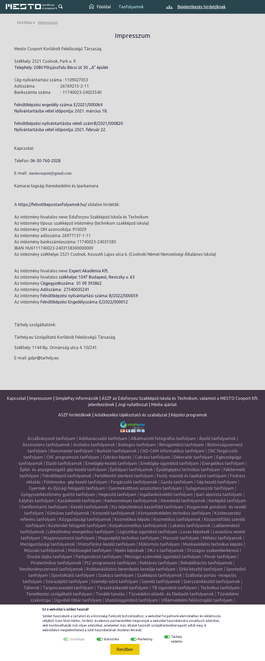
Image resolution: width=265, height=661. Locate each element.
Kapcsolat (16, 398)
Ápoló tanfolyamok (217, 438)
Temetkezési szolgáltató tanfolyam (59, 594)
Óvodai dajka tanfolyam (49, 556)
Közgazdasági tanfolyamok (85, 519)
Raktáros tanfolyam (158, 562)
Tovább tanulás (110, 594)
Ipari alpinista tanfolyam (219, 494)
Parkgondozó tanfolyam (98, 556)
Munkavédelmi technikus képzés (213, 544)
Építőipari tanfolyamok (131, 469)
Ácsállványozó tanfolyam (51, 438)
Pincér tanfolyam (220, 556)
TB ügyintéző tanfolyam (174, 587)
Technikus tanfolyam (220, 587)
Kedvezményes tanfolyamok (131, 500)
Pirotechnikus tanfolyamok (56, 562)
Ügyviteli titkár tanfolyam (78, 600)
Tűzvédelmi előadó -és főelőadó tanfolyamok (171, 594)
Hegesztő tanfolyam (117, 494)
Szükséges (77, 639)
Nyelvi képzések (129, 550)
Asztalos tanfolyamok (94, 444)
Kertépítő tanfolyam (227, 500)
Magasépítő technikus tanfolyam (129, 538)
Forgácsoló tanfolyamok (134, 482)
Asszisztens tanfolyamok (46, 444)
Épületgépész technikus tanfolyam (188, 469)
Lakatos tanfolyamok (190, 525)
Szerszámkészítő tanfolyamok (211, 581)
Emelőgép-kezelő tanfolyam (111, 463)
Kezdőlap (24, 22)
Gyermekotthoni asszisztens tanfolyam (145, 488)
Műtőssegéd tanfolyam (90, 550)
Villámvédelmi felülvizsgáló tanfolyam (197, 600)
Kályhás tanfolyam (36, 500)
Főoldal (103, 6)
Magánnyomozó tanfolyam (69, 538)
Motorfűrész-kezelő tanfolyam (106, 544)
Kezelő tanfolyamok (89, 506)
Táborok (31, 587)
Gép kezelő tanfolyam (216, 482)
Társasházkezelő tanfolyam (123, 587)
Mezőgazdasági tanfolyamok (47, 544)
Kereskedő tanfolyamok (183, 500)
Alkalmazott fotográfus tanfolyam (163, 438)
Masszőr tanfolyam (181, 538)
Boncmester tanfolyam (71, 451)
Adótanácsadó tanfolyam (103, 438)
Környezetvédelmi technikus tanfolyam (174, 513)
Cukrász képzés (117, 457)
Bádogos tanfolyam (137, 444)
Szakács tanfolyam (116, 575)
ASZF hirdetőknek (74, 415)
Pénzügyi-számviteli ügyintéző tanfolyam (163, 556)
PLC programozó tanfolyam (110, 562)
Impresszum (48, 22)
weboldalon (51, 630)
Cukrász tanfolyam (152, 457)
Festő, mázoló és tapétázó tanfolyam (192, 475)
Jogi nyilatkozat (133, 404)
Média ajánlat (164, 404)
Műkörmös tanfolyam (159, 544)
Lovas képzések (195, 531)
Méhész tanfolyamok (222, 538)
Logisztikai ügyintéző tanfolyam (147, 531)
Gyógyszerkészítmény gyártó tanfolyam (58, 494)
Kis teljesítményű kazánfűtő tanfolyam (147, 506)
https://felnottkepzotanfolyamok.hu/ (52, 204)
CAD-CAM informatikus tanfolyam (172, 451)
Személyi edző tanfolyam (114, 581)
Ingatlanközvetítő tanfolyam (166, 494)
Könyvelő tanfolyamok (114, 513)
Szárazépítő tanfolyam (67, 581)
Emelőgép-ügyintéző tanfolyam (170, 463)
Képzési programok (189, 415)
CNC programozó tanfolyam (72, 457)
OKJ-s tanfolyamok (165, 550)
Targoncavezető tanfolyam (68, 587)
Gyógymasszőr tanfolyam (209, 488)
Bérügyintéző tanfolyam (181, 444)
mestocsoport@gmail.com (50, 173)
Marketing (144, 639)
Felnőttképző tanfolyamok (66, 475)
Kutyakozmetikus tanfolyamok (138, 525)
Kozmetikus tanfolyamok (177, 519)
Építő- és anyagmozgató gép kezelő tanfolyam (63, 469)
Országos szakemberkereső (213, 550)
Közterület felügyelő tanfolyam (77, 525)
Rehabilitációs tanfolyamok (206, 562)
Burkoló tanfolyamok (117, 451)
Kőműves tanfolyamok (68, 513)
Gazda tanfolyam (176, 482)
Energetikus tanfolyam (223, 463)
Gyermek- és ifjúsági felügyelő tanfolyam (67, 488)
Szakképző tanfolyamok (159, 575)
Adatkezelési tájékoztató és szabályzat (130, 415)
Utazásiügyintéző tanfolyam (131, 600)
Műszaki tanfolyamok (44, 550)
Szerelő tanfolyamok (161, 581)
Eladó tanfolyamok (64, 463)
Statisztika (111, 639)
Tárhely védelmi (176, 639)
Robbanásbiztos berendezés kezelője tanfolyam (130, 569)
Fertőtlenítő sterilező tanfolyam (124, 475)
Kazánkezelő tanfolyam (79, 500)
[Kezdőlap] (32, 7)
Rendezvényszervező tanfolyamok (51, 569)
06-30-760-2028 (45, 160)
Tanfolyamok (131, 6)
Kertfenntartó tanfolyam (44, 506)
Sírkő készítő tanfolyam (201, 569)
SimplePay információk (76, 398)
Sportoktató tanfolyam (73, 575)
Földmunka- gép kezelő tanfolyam (75, 482)
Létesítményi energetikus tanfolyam (81, 531)
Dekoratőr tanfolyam (193, 457)
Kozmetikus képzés (132, 519)
